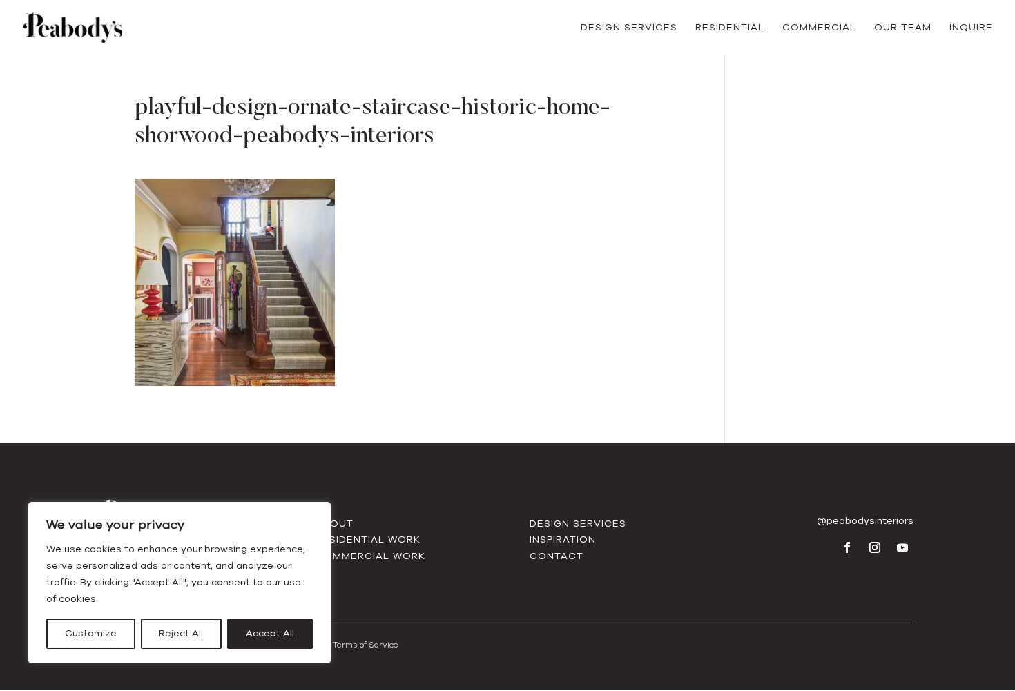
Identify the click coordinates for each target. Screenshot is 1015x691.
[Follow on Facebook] (847, 547)
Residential (729, 28)
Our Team (902, 28)
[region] (179, 582)
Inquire (971, 28)
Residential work (368, 539)
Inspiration (563, 539)
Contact (556, 556)
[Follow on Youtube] (902, 547)
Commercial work (370, 556)
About (335, 523)
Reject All (181, 633)
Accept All (270, 633)
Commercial (819, 28)
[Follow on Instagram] (875, 547)
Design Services (629, 28)
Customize (91, 633)
